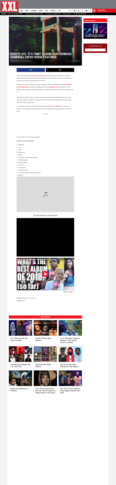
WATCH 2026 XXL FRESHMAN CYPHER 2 (34, 14)
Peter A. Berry (16, 61)
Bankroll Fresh (54, 87)
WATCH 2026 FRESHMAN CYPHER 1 (15, 14)
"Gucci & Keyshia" (67, 84)
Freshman (34, 10)
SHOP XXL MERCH (67, 14)
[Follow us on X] (82, 11)
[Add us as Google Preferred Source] (75, 11)
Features (53, 10)
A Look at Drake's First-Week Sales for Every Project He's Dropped (95, 35)
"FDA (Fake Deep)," (24, 87)
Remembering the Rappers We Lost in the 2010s (20, 366)
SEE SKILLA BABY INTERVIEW (79, 14)
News (21, 10)
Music (27, 10)
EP (57, 106)
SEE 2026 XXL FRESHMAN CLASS (53, 14)
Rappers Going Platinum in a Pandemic (19, 390)
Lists (59, 10)
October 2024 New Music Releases (43, 339)
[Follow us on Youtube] (86, 11)
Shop (46, 10)
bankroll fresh (26, 298)
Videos (41, 10)
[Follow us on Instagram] (78, 11)
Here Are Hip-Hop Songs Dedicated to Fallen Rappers (69, 366)
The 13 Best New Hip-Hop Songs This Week (18, 339)
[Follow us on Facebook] (90, 11)
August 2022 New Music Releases (43, 366)
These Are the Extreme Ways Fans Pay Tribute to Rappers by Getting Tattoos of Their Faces (45, 391)
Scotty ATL (41, 75)
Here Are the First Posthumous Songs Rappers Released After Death (70, 391)
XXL (71, 292)
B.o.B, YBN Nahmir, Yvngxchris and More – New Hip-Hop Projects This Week (70, 340)
